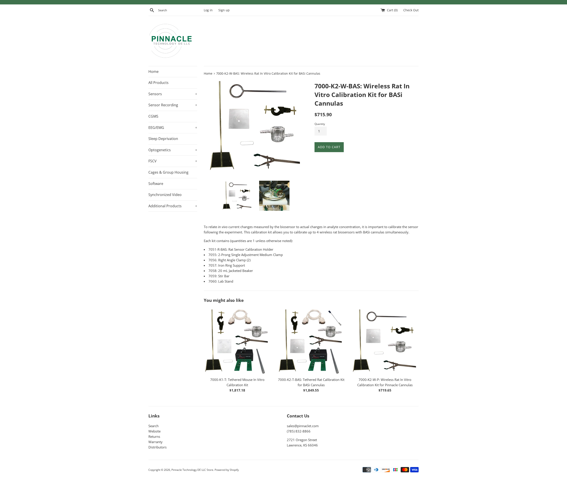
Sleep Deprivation (163, 138)
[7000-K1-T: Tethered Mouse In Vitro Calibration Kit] (237, 341)
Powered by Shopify (227, 470)
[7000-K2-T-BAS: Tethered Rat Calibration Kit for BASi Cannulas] (311, 341)
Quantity (320, 124)
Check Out (411, 10)
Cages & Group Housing (168, 172)
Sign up (224, 10)
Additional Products (172, 206)
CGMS (153, 116)
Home (153, 71)
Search (153, 426)
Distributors (157, 447)
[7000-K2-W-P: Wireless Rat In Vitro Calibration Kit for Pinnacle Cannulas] (385, 341)
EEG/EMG (172, 127)
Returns (154, 436)
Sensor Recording (172, 105)
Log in (208, 10)
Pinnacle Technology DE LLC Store (192, 470)
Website (154, 431)
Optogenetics (172, 149)
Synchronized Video (165, 194)
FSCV (172, 161)
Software (155, 183)
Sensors (172, 93)
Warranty (155, 442)
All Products (158, 82)
